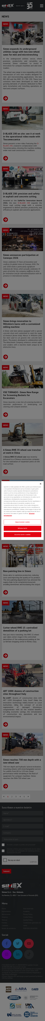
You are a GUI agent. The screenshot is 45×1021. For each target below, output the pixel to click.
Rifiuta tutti (22, 528)
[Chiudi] (40, 483)
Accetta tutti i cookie (22, 534)
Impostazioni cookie (22, 522)
